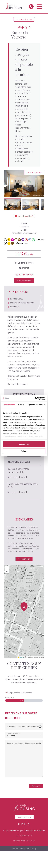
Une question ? (24, 559)
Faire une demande (24, 280)
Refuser (24, 451)
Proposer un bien (24, 817)
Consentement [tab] (9, 405)
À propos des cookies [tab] (36, 405)
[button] (12, 204)
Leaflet (21, 657)
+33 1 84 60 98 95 (24, 835)
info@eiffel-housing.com (24, 840)
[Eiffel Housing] (13, 6)
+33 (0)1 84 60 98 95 (24, 274)
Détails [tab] (21, 405)
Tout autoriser (24, 444)
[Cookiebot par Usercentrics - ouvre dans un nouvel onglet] (35, 398)
